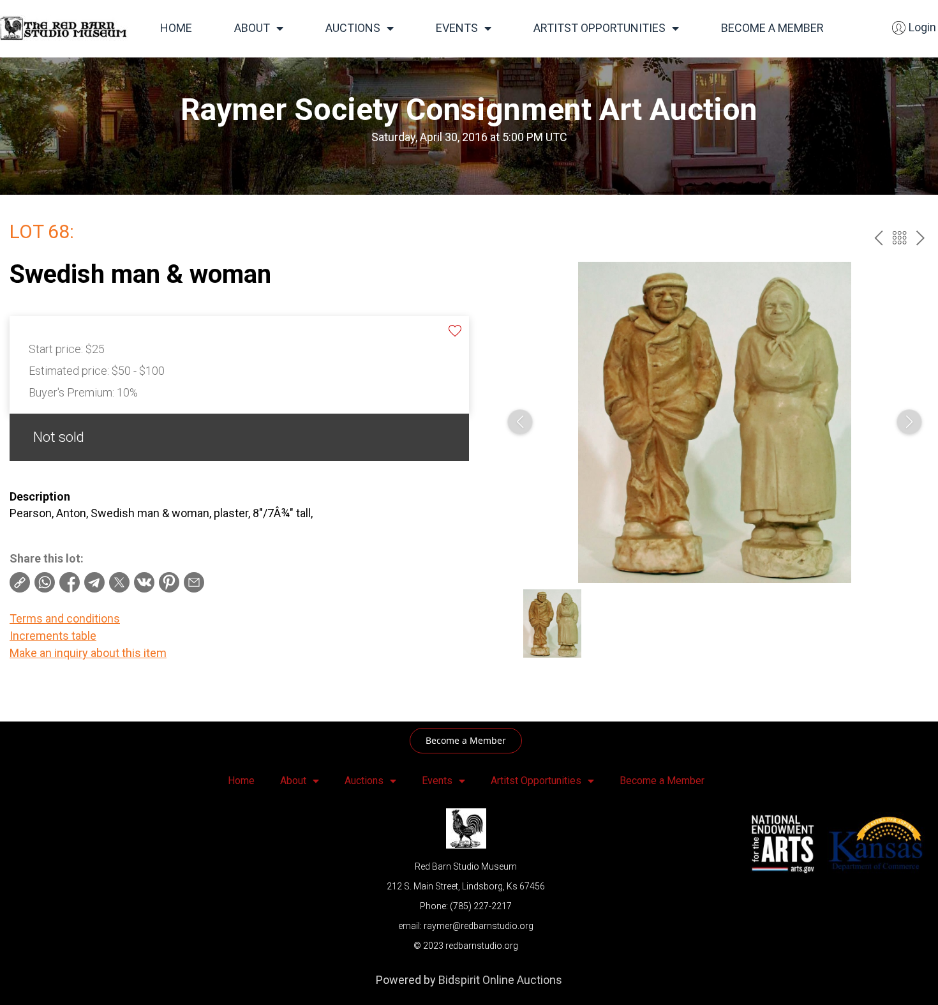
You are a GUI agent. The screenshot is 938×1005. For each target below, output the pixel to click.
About (252, 27)
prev (878, 238)
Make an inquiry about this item (88, 653)
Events (457, 27)
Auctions (352, 27)
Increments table (53, 635)
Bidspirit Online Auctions (500, 979)
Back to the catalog (899, 238)
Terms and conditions (65, 618)
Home (176, 27)
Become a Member (772, 27)
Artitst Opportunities (599, 27)
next (920, 238)
